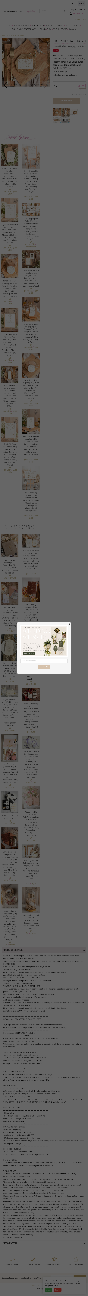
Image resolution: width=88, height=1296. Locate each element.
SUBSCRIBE (44, 667)
